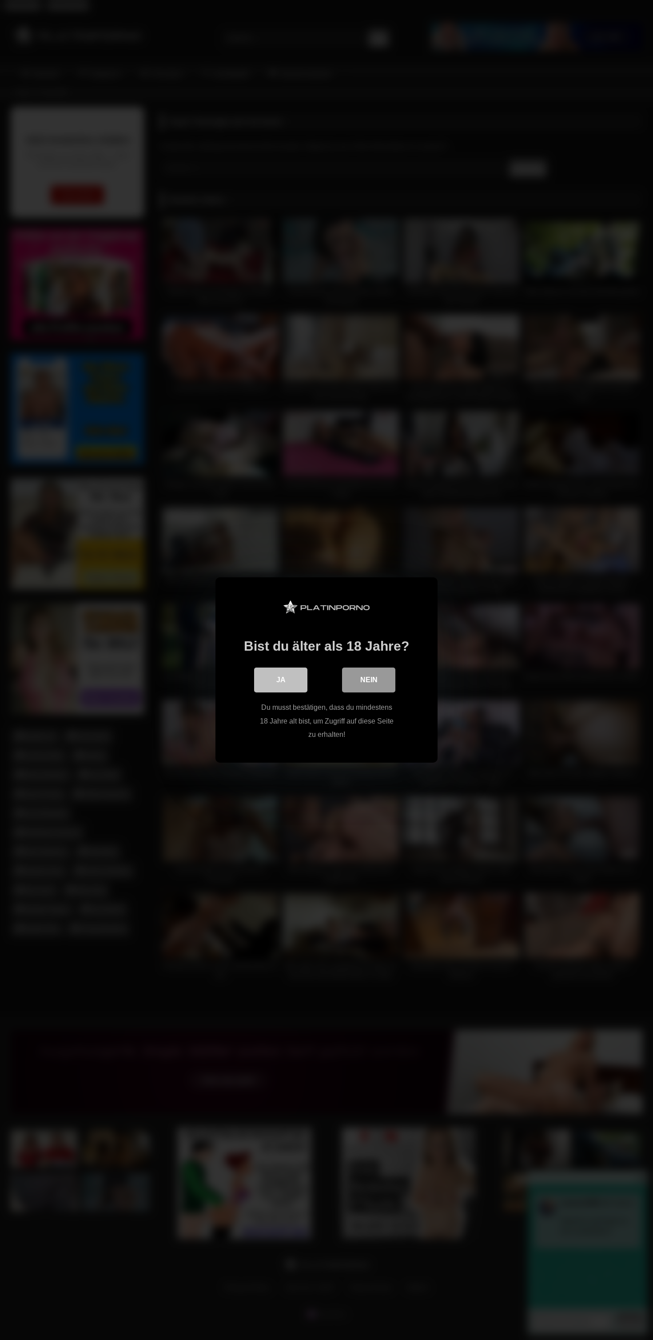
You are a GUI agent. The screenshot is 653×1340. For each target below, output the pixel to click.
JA (281, 680)
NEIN (369, 680)
